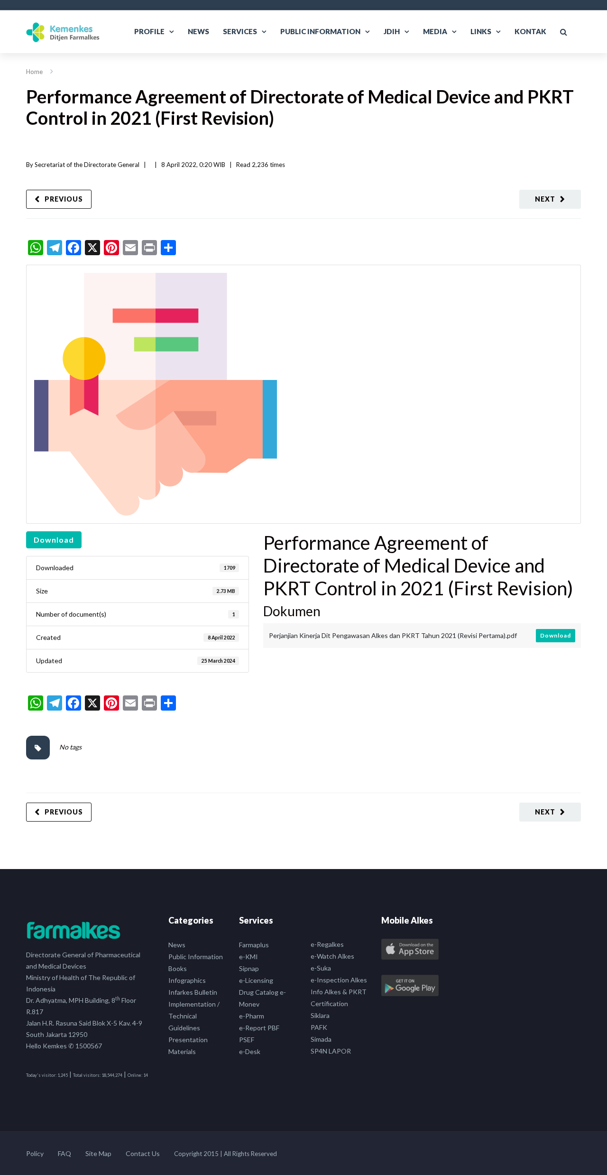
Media (435, 31)
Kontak (530, 31)
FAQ (64, 1153)
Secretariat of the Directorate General (87, 164)
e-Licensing (256, 980)
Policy (35, 1153)
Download (54, 539)
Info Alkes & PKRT (339, 992)
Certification (329, 1003)
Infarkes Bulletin (192, 992)
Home (34, 71)
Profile (149, 31)
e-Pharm (251, 1016)
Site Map (98, 1153)
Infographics (187, 980)
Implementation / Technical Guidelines (194, 1016)
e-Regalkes (327, 944)
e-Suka (321, 968)
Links (480, 31)
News (198, 31)
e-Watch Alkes (332, 956)
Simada (321, 1039)
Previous (64, 199)
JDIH (392, 31)
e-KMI (248, 957)
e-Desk (249, 1051)
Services (240, 31)
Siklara (320, 1015)
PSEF (246, 1040)
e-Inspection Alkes (339, 980)
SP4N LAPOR (331, 1051)
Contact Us (143, 1153)
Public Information (320, 31)
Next (545, 199)
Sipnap (249, 968)
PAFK (319, 1027)
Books (177, 968)
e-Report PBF (259, 1028)
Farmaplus (254, 945)
